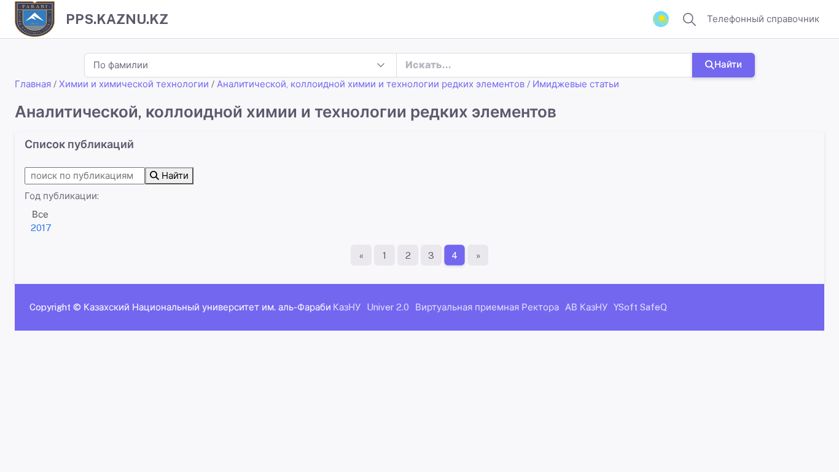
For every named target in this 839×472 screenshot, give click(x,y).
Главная (33, 84)
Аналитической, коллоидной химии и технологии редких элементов (371, 84)
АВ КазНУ (586, 307)
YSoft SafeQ (640, 307)
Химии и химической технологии (134, 84)
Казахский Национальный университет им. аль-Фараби (207, 307)
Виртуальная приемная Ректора (487, 307)
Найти (728, 64)
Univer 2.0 (388, 307)
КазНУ (347, 307)
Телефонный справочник (763, 19)
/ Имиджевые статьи (573, 84)
